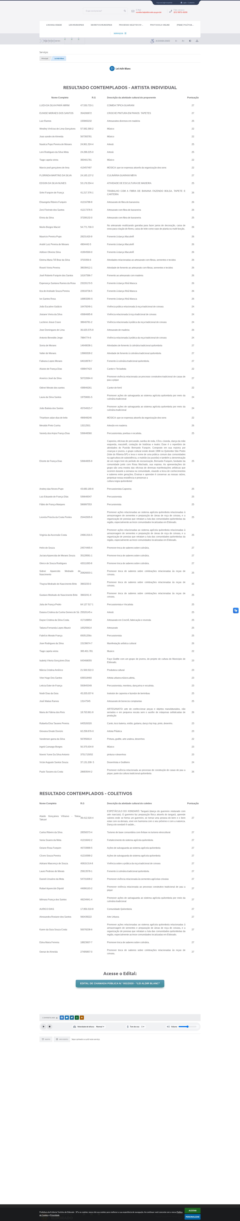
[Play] (43, 1026)
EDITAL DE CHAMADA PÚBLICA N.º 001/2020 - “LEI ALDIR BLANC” (120, 983)
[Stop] (49, 1026)
